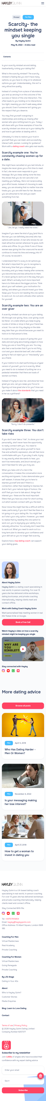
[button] (42, 3)
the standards (24, 390)
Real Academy (8, 945)
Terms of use (7, 1025)
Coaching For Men (10, 937)
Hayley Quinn (24, 41)
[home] (14, 3)
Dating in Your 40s (10, 981)
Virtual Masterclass (10, 941)
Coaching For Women (11, 957)
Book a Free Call (23, 622)
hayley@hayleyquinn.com (19, 922)
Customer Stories (9, 997)
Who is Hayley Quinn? (11, 993)
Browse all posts (23, 705)
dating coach (19, 146)
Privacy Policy (20, 1025)
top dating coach (22, 541)
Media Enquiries (9, 1001)
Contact (5, 1015)
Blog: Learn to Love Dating (14, 1008)
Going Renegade (9, 965)
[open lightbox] (23, 649)
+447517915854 (12, 919)
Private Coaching (9, 950)
